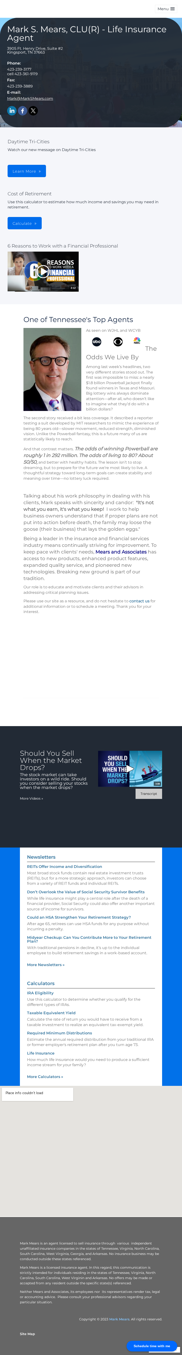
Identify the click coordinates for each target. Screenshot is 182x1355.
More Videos (31, 798)
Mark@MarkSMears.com (30, 98)
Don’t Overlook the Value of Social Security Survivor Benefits (86, 892)
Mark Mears (119, 1319)
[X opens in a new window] (33, 111)
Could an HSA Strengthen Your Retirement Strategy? (79, 917)
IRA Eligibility (40, 993)
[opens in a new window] (43, 272)
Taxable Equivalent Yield (51, 1013)
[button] (166, 9)
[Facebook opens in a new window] (22, 111)
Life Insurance (41, 1053)
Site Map (27, 1334)
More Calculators (45, 1076)
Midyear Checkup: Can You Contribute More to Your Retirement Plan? (89, 939)
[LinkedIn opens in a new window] (12, 111)
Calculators (41, 983)
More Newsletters (46, 965)
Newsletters (41, 857)
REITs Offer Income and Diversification (64, 866)
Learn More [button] (24, 171)
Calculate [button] (22, 223)
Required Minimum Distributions (59, 1033)
